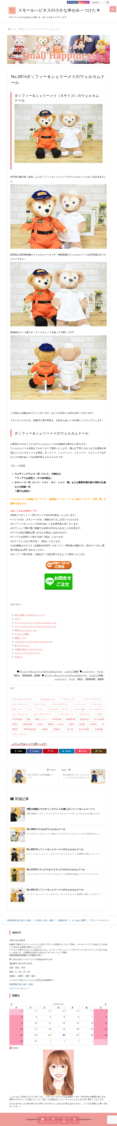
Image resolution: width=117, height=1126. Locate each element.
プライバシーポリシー (19, 988)
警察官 (15, 729)
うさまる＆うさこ (48, 699)
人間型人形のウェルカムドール (29, 649)
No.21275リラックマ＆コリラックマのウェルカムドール (56, 869)
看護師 (37, 675)
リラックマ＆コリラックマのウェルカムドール (36, 626)
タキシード (17, 709)
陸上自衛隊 (84, 729)
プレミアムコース (20, 714)
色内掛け (94, 724)
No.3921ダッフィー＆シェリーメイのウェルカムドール (55, 889)
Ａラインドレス (19, 734)
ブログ (18, 619)
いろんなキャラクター (22, 699)
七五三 (100, 714)
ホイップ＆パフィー (43, 714)
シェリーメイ (89, 671)
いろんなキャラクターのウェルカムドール (34, 641)
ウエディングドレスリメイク (28, 653)
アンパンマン (69, 699)
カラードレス (40, 704)
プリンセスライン (96, 709)
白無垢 (40, 724)
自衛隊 (82, 724)
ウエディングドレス (92, 699)
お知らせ (19, 657)
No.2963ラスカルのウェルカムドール (46, 829)
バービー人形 (78, 709)
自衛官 (72, 724)
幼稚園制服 (70, 719)
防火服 (70, 729)
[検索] (108, 2)
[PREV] (12, 1004)
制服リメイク (21, 638)
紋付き (61, 724)
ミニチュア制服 (22, 634)
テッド (29, 709)
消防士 (17, 675)
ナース (100, 671)
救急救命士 (85, 719)
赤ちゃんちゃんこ (23, 645)
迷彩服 (45, 729)
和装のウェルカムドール (26, 630)
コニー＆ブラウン (60, 704)
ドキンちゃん (52, 709)
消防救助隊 (27, 675)
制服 (29, 719)
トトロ (39, 709)
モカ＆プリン (85, 714)
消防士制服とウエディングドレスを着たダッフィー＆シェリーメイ (61, 808)
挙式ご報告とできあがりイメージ (30, 615)
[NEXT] (105, 1004)
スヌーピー (97, 704)
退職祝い (57, 729)
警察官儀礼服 (30, 729)
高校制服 (99, 729)
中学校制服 (17, 719)
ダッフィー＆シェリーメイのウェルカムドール (41, 29)
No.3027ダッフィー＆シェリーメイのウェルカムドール (55, 849)
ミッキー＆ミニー (65, 714)
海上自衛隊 (99, 719)
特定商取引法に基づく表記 (21, 984)
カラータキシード (20, 704)
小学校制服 (56, 719)
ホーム (13, 29)
